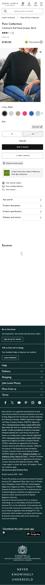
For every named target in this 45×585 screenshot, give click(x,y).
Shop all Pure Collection (30, 17)
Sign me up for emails (12, 339)
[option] (4, 113)
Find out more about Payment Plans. (15, 470)
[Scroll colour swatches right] (41, 113)
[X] (12, 403)
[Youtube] (19, 403)
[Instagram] (32, 403)
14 (12, 134)
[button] (41, 4)
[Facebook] (5, 403)
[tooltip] (41, 42)
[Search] (5, 11)
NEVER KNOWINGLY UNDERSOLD (23, 574)
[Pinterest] (25, 403)
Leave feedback (10, 358)
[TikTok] (39, 403)
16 (28, 134)
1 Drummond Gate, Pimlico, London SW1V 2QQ (24, 425)
